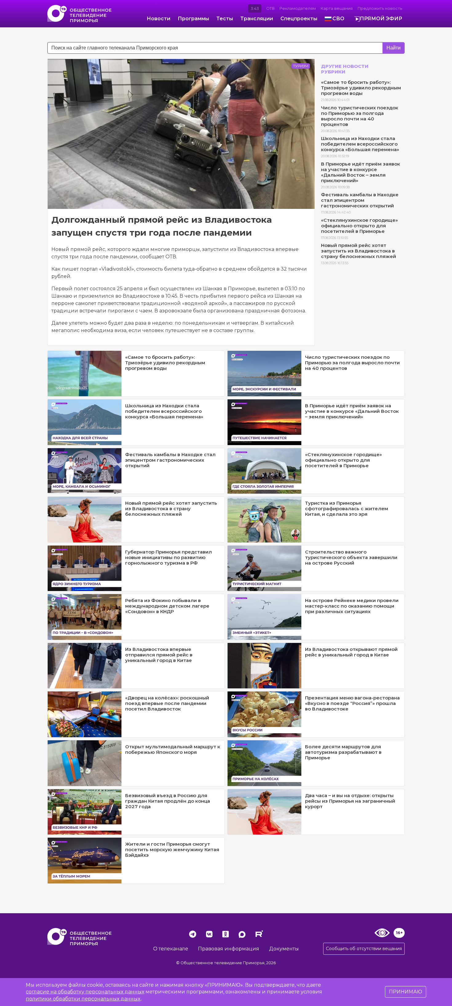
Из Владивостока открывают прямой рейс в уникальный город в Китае (351, 652)
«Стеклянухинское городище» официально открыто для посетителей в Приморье (359, 225)
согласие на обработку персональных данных (85, 992)
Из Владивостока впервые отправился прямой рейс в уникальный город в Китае (158, 654)
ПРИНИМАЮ (405, 992)
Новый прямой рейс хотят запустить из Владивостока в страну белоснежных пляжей (358, 250)
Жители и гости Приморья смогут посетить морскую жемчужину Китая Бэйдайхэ (172, 849)
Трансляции (256, 19)
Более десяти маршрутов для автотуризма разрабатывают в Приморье (343, 752)
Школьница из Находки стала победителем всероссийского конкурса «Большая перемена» (360, 143)
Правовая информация (228, 949)
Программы (193, 19)
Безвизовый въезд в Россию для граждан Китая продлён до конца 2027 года (167, 801)
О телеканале (170, 949)
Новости (158, 19)
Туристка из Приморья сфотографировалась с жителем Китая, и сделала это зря (346, 508)
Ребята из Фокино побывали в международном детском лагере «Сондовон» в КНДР (167, 605)
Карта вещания (337, 8)
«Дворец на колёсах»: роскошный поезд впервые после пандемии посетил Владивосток (167, 703)
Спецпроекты (298, 19)
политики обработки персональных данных (83, 999)
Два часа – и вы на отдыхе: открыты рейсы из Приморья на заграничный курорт (350, 801)
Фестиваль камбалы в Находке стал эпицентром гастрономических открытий (359, 200)
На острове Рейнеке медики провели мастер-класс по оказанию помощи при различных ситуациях (351, 605)
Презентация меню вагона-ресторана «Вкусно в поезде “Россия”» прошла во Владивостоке (352, 703)
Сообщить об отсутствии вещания (364, 948)
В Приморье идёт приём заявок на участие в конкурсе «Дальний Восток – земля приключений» (360, 172)
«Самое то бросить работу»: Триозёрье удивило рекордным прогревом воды (361, 87)
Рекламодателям (298, 8)
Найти (394, 47)
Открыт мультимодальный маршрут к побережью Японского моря (172, 749)
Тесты (224, 19)
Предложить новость (380, 8)
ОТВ (270, 8)
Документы (284, 949)
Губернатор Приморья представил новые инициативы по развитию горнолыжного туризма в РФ (168, 557)
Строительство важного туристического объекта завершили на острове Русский (351, 557)
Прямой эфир (381, 19)
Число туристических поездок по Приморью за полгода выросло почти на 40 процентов (359, 116)
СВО (338, 19)
